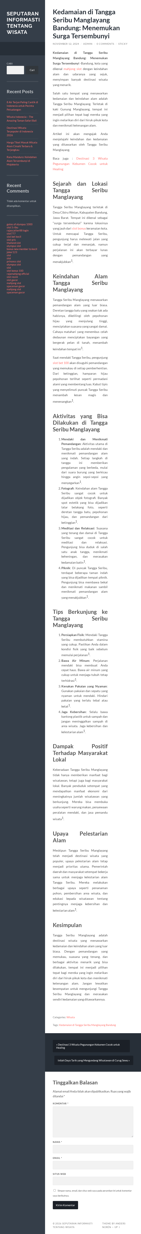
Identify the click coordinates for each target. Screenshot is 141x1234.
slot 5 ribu (12, 227)
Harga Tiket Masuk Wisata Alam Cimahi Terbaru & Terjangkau (22, 146)
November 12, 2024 (66, 43)
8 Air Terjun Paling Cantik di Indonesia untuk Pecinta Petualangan (22, 106)
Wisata (71, 1017)
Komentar (60, 1103)
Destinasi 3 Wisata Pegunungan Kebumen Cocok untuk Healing (80, 163)
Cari (10, 63)
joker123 (12, 252)
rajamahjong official (18, 273)
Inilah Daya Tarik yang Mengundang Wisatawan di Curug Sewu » (94, 1060)
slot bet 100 (61, 363)
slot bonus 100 (15, 270)
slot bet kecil (14, 236)
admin (88, 43)
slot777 (11, 233)
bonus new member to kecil (22, 249)
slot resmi (12, 276)
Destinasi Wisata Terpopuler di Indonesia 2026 (20, 131)
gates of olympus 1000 (19, 224)
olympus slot (14, 245)
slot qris (11, 239)
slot (9, 255)
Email (57, 1158)
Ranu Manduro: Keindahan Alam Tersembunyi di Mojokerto (22, 160)
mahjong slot (14, 283)
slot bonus (79, 228)
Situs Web (59, 1174)
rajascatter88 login (18, 230)
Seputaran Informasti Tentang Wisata (23, 23)
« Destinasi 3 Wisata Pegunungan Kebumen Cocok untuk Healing (88, 1046)
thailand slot (14, 242)
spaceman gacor (16, 286)
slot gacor (12, 279)
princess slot (14, 261)
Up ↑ (117, 1227)
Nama (57, 1142)
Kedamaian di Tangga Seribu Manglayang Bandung (87, 1024)
